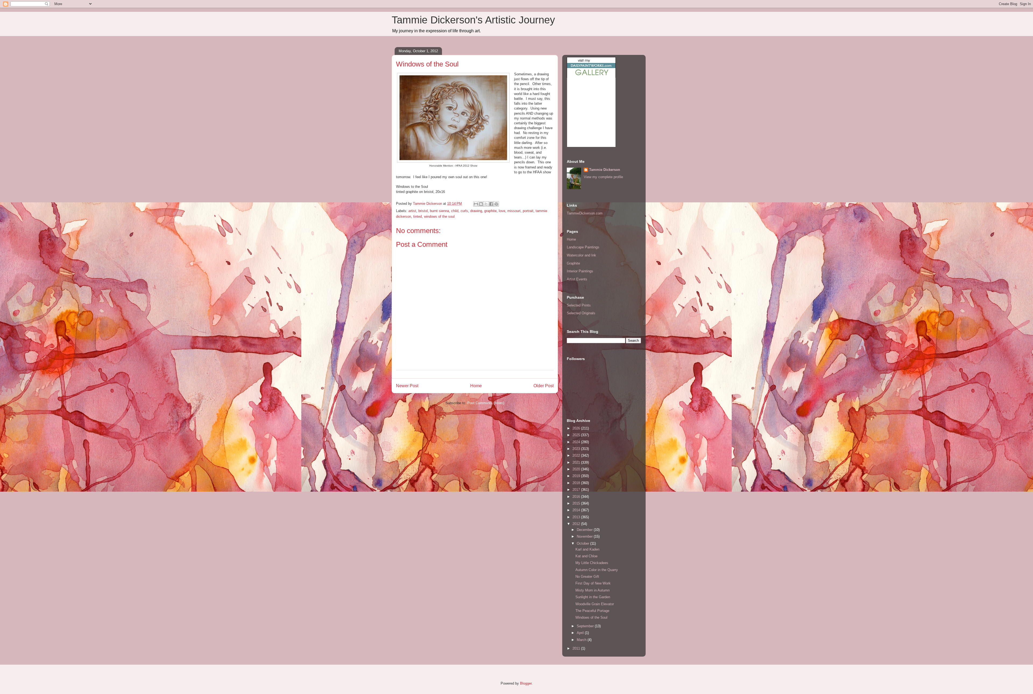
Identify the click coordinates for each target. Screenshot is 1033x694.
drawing (476, 211)
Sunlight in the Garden (592, 597)
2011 (576, 648)
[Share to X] (486, 204)
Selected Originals (581, 313)
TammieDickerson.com (585, 213)
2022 (576, 455)
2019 (576, 476)
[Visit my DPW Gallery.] (591, 77)
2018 (576, 483)
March (582, 640)
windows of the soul (439, 216)
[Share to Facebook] (491, 204)
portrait (528, 211)
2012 (576, 524)
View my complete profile (603, 177)
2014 (576, 510)
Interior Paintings (580, 271)
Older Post (543, 385)
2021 (576, 462)
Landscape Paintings (583, 247)
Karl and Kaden (587, 549)
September (586, 626)
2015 (576, 503)
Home (476, 385)
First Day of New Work (593, 583)
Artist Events (577, 279)
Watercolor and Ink (581, 255)
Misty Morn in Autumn (592, 590)
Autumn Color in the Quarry (596, 570)
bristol (423, 211)
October (583, 543)
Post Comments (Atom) (485, 403)
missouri (514, 211)
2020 (576, 469)
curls (464, 211)
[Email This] (476, 204)
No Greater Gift (587, 577)
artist (412, 211)
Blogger (526, 683)
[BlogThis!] (481, 204)
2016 (576, 497)
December (585, 530)
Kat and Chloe (586, 556)
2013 (576, 517)
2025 (576, 435)
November (585, 536)
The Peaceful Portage (592, 611)
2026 (576, 428)
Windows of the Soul (591, 617)
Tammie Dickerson (604, 170)
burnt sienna (439, 211)
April (581, 633)
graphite (490, 211)
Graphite (573, 263)
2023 (576, 449)
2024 (576, 442)
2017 (576, 490)
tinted (417, 216)
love (502, 211)
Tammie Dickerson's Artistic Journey (473, 20)
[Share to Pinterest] (496, 204)
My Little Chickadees (591, 563)
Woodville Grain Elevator (594, 604)
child (454, 211)
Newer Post (407, 385)
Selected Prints (579, 305)
